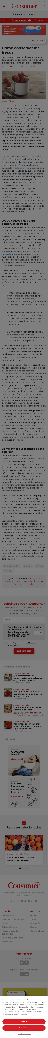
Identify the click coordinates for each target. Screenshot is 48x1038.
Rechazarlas (24, 1028)
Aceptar (24, 1021)
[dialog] (24, 1017)
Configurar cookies (24, 1034)
